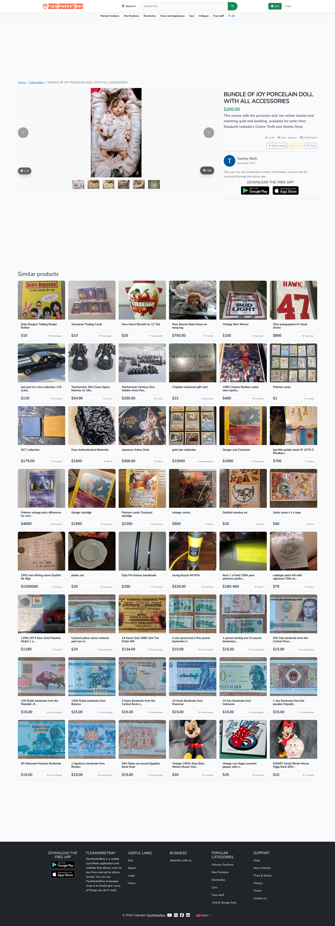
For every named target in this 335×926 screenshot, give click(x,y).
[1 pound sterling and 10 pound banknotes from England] (243, 613)
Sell (130, 860)
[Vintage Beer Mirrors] (243, 300)
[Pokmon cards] (293, 362)
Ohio (284, 137)
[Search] (232, 6)
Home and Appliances (172, 15)
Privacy (258, 883)
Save (312, 145)
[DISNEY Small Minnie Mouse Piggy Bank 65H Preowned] (293, 739)
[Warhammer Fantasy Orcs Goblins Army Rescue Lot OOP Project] (142, 362)
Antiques (204, 15)
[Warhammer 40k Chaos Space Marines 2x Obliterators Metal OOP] (92, 362)
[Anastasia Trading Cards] (92, 300)
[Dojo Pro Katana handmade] (142, 551)
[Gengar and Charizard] (243, 425)
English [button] (204, 915)
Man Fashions (131, 15)
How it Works (262, 868)
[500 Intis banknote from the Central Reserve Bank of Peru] (293, 613)
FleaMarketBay (156, 915)
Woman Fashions (109, 15)
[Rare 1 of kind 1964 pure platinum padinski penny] (243, 551)
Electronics (150, 15)
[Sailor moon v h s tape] (293, 488)
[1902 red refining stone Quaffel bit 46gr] (41, 551)
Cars (191, 15)
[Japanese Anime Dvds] (142, 425)
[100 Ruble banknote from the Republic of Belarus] (41, 676)
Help (257, 860)
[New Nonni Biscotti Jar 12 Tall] (142, 300)
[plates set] (92, 551)
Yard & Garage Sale (224, 902)
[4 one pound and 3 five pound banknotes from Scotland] (192, 613)
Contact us (260, 898)
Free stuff (218, 15)
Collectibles (36, 82)
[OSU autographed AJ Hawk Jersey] (293, 300)
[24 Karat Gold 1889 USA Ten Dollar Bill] (142, 613)
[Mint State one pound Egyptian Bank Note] (142, 739)
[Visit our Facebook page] (182, 915)
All (233, 15)
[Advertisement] (167, 50)
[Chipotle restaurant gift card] (192, 362)
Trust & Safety (263, 875)
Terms (257, 891)
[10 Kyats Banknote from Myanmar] (192, 676)
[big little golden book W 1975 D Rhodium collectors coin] (293, 425)
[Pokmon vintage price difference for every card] (41, 488)
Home (21, 82)
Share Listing (278, 145)
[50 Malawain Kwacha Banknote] (41, 739)
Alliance (292, 137)
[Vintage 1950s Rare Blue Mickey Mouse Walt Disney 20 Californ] (192, 739)
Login (288, 6)
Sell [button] (276, 6)
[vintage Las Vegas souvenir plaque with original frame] (243, 739)
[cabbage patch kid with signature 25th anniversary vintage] (293, 551)
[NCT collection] (41, 425)
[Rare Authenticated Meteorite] (92, 425)
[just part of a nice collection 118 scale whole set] (41, 362)
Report (297, 145)
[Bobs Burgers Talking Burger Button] (41, 300)
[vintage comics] (192, 488)
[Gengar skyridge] (92, 488)
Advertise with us (181, 860)
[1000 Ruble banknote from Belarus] (92, 676)
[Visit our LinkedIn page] (188, 915)
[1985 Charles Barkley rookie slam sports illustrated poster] (243, 362)
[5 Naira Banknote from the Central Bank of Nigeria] (142, 676)
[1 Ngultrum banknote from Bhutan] (92, 739)
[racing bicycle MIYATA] (192, 551)
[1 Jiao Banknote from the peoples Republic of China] (293, 676)
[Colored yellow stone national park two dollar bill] (92, 613)
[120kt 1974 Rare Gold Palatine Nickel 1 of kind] (41, 613)
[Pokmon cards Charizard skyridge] (142, 488)
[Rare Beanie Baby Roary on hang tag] (192, 300)
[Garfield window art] (243, 488)
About (132, 868)
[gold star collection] (192, 425)
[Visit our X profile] (176, 915)
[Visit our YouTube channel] (169, 915)
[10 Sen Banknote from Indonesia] (243, 676)
